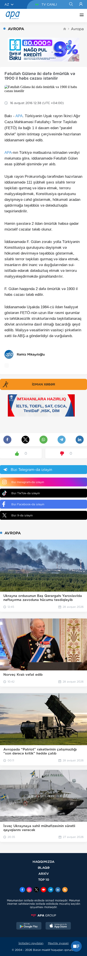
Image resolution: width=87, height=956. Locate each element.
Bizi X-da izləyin (22, 515)
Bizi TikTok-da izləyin (25, 493)
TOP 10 (43, 879)
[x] (36, 890)
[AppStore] (58, 926)
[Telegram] (50, 890)
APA (19, 116)
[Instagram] (29, 890)
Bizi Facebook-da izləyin (27, 504)
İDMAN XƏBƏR (43, 384)
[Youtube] (43, 890)
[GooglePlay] (29, 926)
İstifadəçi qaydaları (31, 943)
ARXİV (43, 873)
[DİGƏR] (80, 15)
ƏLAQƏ (44, 867)
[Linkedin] (57, 890)
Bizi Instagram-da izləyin (27, 482)
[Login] (81, 4)
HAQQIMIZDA (43, 861)
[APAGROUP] (43, 915)
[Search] (71, 4)
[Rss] (65, 890)
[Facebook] (22, 890)
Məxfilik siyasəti (58, 943)
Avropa (77, 29)
